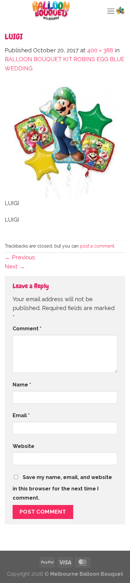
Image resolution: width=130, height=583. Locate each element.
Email (21, 415)
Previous (20, 257)
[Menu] (111, 11)
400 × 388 (100, 50)
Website (23, 446)
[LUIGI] (65, 139)
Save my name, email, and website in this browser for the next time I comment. (62, 487)
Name (22, 385)
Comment (27, 329)
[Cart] (120, 11)
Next (15, 266)
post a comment (97, 246)
